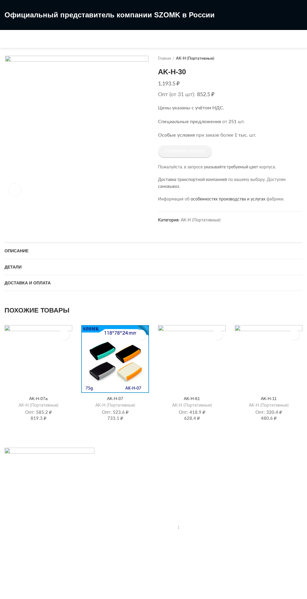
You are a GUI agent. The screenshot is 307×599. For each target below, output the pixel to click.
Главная (164, 59)
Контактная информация (182, 463)
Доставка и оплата (27, 282)
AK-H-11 (269, 398)
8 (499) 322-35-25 (153, 34)
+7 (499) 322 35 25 (195, 515)
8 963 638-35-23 (151, 44)
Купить (64, 335)
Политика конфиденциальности (189, 484)
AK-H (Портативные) (195, 59)
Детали (13, 267)
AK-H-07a (38, 398)
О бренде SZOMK (175, 473)
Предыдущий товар (288, 59)
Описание (16, 250)
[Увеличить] (15, 190)
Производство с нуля (25, 536)
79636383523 (193, 527)
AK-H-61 (192, 398)
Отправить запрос (185, 151)
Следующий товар (300, 59)
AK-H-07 (115, 398)
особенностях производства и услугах (228, 199)
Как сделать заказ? (22, 515)
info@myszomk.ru (188, 557)
